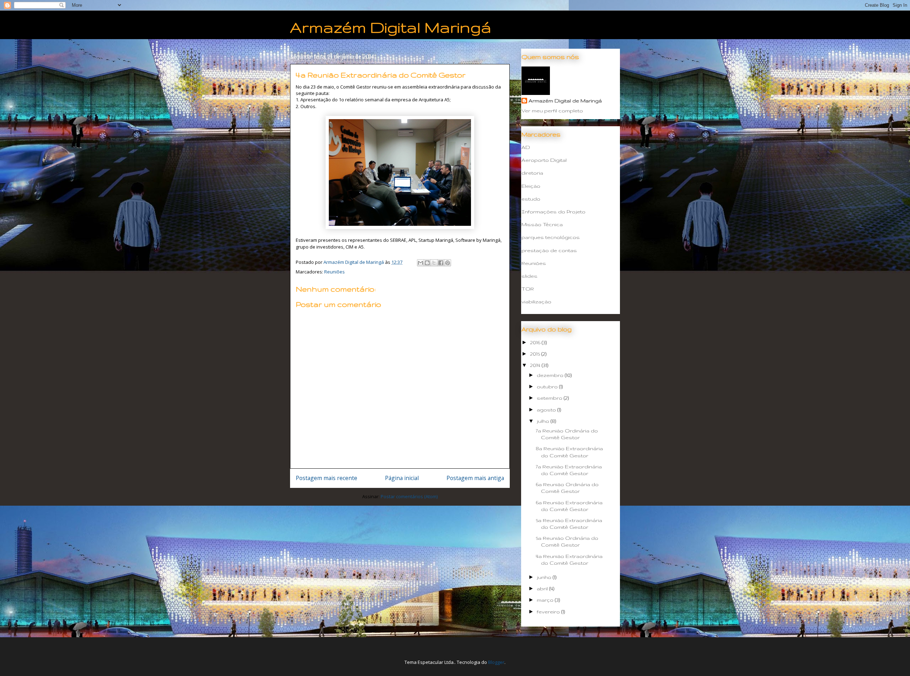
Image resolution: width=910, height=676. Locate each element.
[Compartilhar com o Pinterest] (447, 262)
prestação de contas (549, 250)
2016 (536, 342)
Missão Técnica (542, 224)
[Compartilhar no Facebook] (440, 262)
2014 (536, 365)
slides (529, 276)
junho (545, 577)
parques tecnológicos (550, 237)
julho (544, 421)
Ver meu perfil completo (552, 110)
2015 (535, 354)
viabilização (536, 301)
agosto (547, 409)
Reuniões (334, 271)
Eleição (530, 186)
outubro (548, 386)
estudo (530, 199)
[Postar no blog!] (427, 262)
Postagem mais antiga (475, 478)
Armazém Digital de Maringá (565, 100)
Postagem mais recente (326, 478)
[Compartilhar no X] (434, 262)
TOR (527, 289)
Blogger (496, 662)
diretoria (532, 173)
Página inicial (402, 478)
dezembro (551, 375)
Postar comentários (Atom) (409, 496)
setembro (550, 398)
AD (525, 147)
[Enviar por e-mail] (420, 262)
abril (543, 588)
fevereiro (549, 611)
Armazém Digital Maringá (390, 27)
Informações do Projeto (553, 211)
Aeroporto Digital (544, 160)
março (546, 600)
